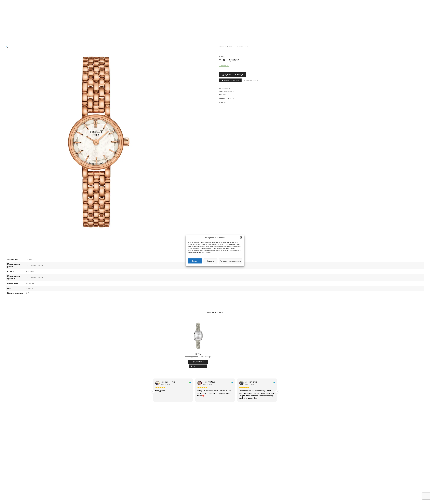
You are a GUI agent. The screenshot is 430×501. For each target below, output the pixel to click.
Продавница (229, 46)
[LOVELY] (227, 99)
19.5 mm (29, 259)
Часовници (239, 46)
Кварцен (30, 283)
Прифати (194, 261)
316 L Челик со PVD (34, 265)
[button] (241, 238)
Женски (29, 288)
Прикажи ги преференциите (230, 261)
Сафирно (30, 271)
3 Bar (28, 293)
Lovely (224, 94)
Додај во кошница (232, 74)
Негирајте (210, 261)
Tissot (220, 52)
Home (221, 46)
